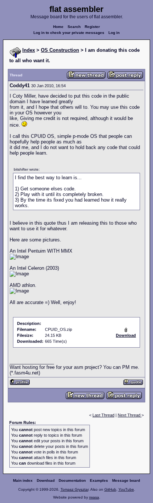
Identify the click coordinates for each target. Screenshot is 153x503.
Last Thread (103, 415)
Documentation (72, 480)
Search (74, 27)
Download (46, 480)
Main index (23, 480)
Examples (99, 480)
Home (58, 27)
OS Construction (60, 50)
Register (92, 27)
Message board (126, 480)
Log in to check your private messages (68, 33)
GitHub (110, 489)
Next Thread (129, 415)
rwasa (94, 497)
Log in (114, 33)
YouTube (126, 489)
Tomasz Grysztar (74, 489)
